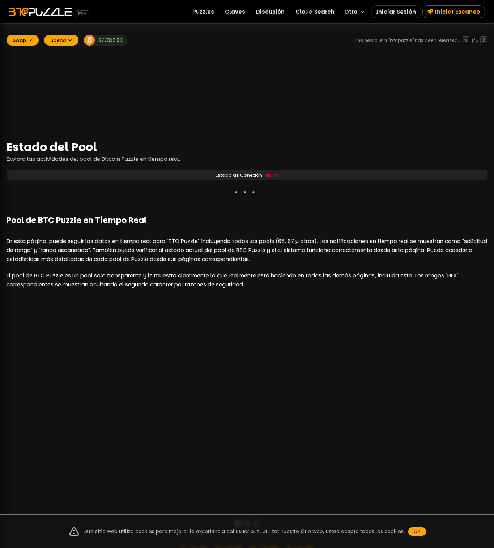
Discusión (270, 12)
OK (417, 531)
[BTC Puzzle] (41, 12)
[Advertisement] (247, 95)
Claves (235, 12)
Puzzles (203, 12)
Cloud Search (315, 12)
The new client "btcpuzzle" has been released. (407, 40)
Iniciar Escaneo (457, 12)
